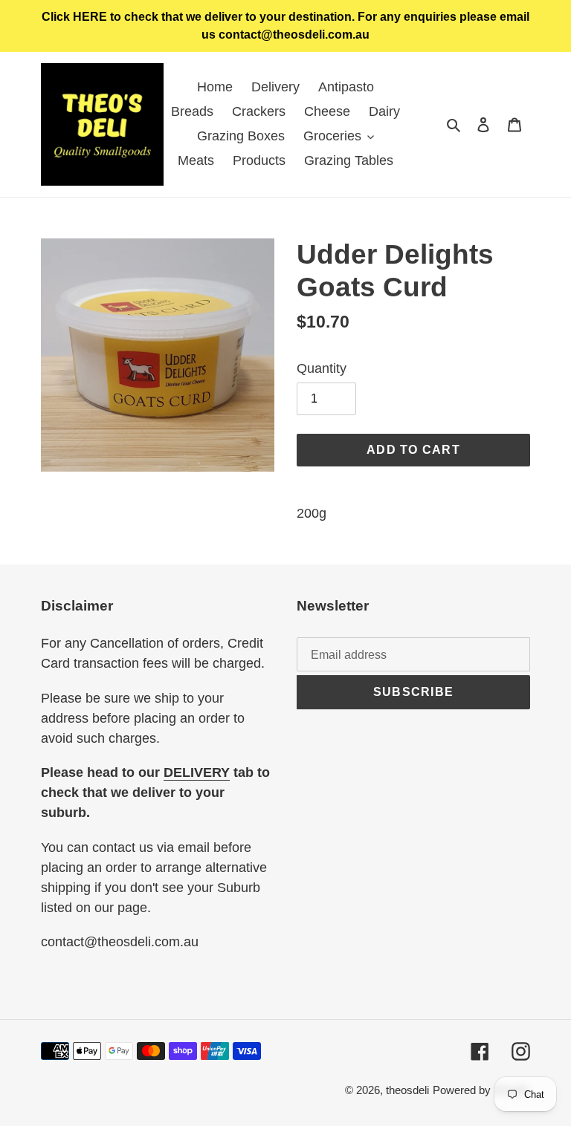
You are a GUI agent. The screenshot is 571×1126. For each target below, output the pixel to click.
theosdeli (407, 1090)
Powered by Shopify (481, 1090)
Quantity (321, 368)
